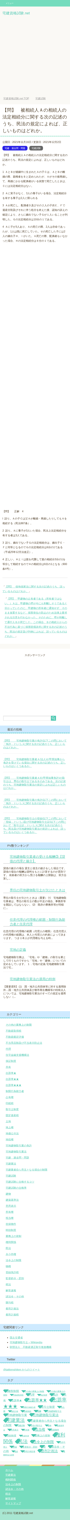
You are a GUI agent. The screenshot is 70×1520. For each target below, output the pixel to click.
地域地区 (27, 1411)
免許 (55, 1394)
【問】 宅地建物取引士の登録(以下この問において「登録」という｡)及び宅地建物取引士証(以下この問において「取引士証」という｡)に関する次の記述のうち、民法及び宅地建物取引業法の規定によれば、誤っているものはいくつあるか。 (35, 825)
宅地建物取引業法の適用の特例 (32, 979)
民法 (8, 1248)
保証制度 (11, 1061)
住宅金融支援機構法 (17, 1055)
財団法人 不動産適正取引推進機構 (30, 1347)
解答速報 (11, 1290)
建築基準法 (12, 1200)
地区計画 (14, 1411)
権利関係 (11, 1242)
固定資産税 (12, 1115)
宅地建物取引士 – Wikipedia (26, 1342)
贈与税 (10, 1302)
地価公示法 (12, 1133)
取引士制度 (12, 1109)
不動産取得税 (13, 1030)
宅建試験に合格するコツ (20, 1181)
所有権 (10, 1212)
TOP (19, 98)
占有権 (10, 1097)
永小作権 (11, 1254)
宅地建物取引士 (54, 1411)
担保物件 (11, 1224)
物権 (8, 1266)
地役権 (10, 1139)
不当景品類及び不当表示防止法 (24, 1043)
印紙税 (10, 1103)
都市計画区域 (29, 1451)
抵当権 (10, 1218)
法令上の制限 (13, 1260)
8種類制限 (13, 1391)
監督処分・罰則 (15, 1278)
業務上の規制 (13, 1236)
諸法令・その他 (15, 1296)
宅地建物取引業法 (16, 1151)
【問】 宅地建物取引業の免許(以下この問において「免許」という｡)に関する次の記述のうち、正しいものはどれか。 (35, 744)
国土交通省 (16, 1337)
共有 (8, 1067)
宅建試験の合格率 (16, 1187)
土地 (8, 1121)
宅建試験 (36, 148)
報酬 (39, 1411)
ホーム (9, 1470)
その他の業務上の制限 (19, 1024)
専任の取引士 (36, 1425)
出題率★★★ (13, 1085)
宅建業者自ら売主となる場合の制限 (26, 1169)
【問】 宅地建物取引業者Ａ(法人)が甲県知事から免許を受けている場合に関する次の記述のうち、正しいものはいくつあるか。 (34, 763)
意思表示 (11, 1206)
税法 (8, 1284)
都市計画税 (12, 1314)
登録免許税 (12, 1272)
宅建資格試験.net (16, 13)
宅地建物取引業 (17, 1415)
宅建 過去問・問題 (15, 148)
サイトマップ (13, 1503)
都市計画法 (12, 1308)
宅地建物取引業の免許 (19, 1145)
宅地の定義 (18, 949)
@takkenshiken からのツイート (21, 1369)
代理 (8, 1049)
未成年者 (25, 1436)
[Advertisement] (35, 57)
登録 (15, 1447)
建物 (8, 1193)
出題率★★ (12, 1079)
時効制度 (11, 1230)
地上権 (10, 1127)
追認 (16, 1451)
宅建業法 (11, 1163)
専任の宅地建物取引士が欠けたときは (37, 890)
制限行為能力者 (15, 1091)
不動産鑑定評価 (15, 1036)
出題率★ (11, 1073)
